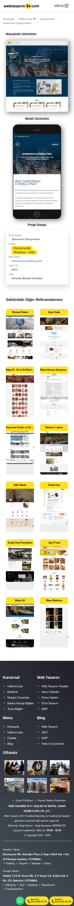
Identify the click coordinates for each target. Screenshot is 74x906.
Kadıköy (10, 863)
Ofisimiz (10, 753)
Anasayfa (13, 726)
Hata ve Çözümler (53, 743)
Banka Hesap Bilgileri (20, 703)
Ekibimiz (12, 691)
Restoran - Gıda (24, 252)
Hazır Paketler (50, 691)
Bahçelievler (48, 885)
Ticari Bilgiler (15, 708)
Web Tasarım (48, 677)
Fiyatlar (12, 738)
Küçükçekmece (14, 888)
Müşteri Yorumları (18, 697)
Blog (10, 743)
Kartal (47, 863)
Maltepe (36, 863)
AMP (44, 708)
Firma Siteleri (50, 697)
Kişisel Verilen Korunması (52, 800)
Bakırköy (11, 885)
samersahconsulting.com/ (27, 260)
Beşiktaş (33, 885)
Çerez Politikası (24, 800)
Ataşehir (23, 863)
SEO (45, 732)
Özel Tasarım (50, 703)
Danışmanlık (22, 248)
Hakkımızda (15, 686)
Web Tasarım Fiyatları (55, 686)
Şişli (22, 885)
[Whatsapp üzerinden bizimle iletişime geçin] (20, 900)
